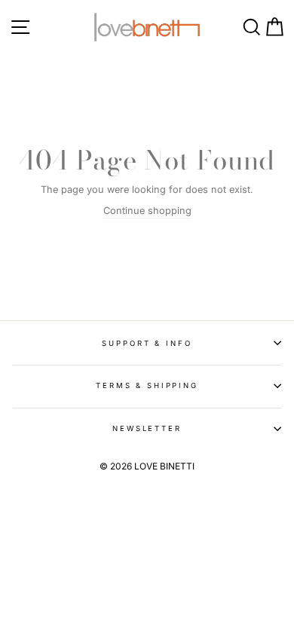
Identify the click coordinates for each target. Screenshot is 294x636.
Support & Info (146, 343)
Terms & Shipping (147, 385)
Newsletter (147, 428)
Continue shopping (147, 210)
